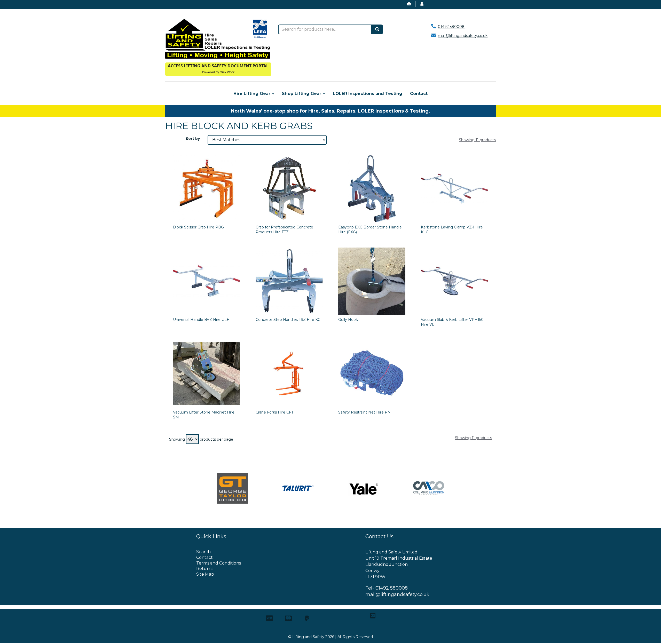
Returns (204, 568)
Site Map (205, 574)
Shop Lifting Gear (302, 93)
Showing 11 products (477, 140)
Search (203, 551)
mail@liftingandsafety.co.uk (462, 35)
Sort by (193, 138)
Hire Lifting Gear (252, 93)
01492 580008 (451, 26)
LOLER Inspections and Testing (367, 93)
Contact (419, 93)
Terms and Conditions (218, 563)
